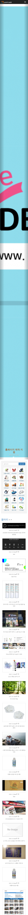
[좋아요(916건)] (16, 652)
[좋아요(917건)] (16, 723)
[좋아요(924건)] (16, 838)
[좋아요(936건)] (16, 574)
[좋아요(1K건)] (16, 530)
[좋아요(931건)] (16, 883)
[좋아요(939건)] (16, 772)
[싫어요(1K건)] (18, 530)
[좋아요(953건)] (16, 674)
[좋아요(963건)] (16, 816)
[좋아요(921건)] (16, 552)
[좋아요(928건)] (16, 748)
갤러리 (4, 519)
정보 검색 (22, 464)
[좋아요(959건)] (16, 602)
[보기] (11, 519)
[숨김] (9, 519)
